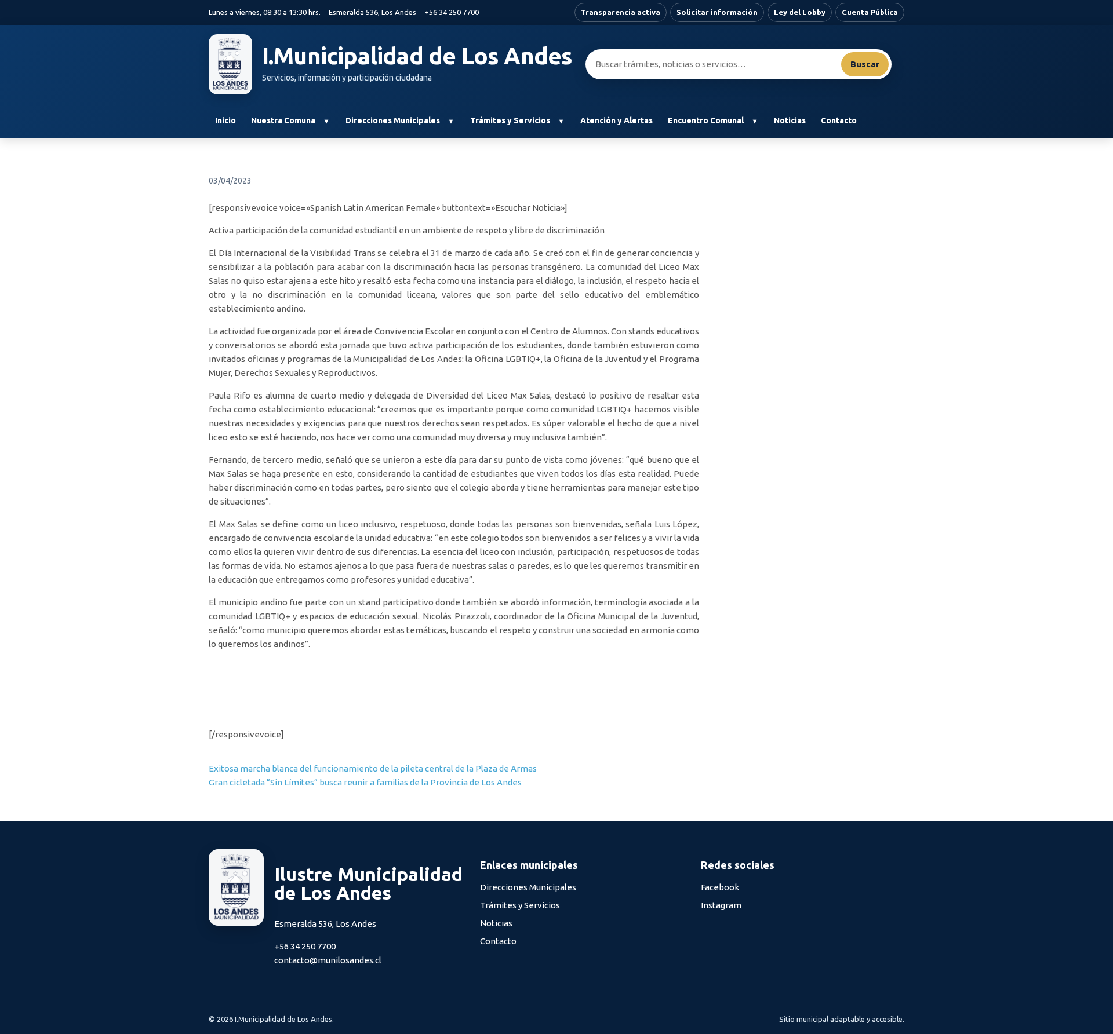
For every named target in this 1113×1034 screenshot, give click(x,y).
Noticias (790, 120)
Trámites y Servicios (510, 120)
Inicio (225, 120)
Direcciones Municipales (392, 120)
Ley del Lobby (799, 12)
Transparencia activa (620, 12)
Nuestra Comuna (283, 120)
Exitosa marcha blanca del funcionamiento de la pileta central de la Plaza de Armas (373, 768)
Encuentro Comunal (706, 120)
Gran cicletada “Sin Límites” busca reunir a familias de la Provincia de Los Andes (365, 782)
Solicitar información (717, 12)
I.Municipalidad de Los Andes (417, 56)
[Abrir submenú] (326, 121)
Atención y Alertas (616, 120)
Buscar (864, 64)
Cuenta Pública (870, 12)
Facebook (720, 887)
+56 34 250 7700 (451, 12)
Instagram (721, 905)
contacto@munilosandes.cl (327, 960)
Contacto (839, 120)
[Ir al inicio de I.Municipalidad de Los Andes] (230, 64)
